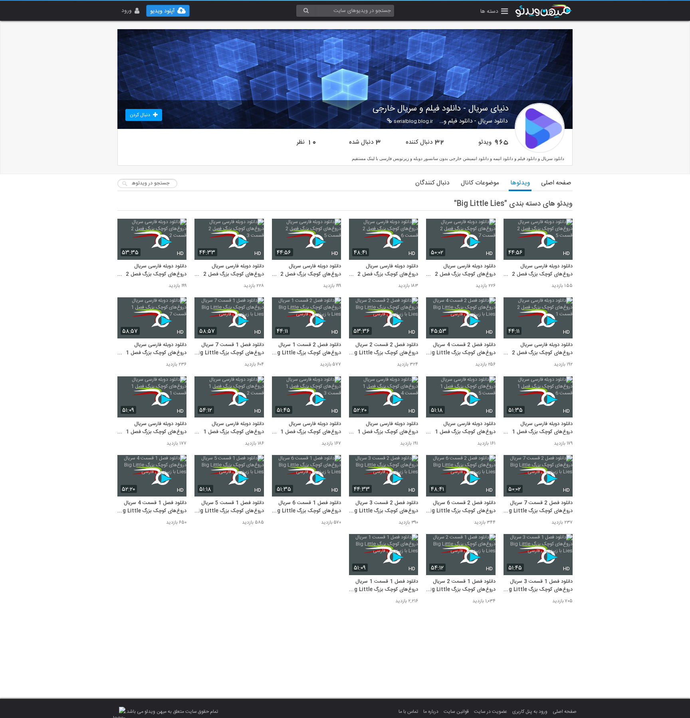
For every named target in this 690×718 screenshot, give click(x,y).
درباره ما (430, 712)
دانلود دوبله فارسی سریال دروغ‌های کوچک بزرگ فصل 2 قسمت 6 (387, 271)
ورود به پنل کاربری (529, 712)
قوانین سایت (456, 712)
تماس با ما (408, 712)
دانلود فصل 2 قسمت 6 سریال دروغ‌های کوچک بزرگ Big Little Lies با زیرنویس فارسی (460, 507)
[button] (494, 12)
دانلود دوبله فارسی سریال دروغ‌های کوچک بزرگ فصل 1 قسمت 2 (233, 428)
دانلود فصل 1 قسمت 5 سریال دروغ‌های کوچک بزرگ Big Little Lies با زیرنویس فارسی (229, 507)
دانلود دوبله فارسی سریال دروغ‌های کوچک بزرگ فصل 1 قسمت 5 (465, 428)
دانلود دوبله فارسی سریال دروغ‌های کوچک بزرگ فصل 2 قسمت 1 (542, 349)
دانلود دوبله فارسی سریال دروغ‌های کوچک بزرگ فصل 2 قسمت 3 (233, 271)
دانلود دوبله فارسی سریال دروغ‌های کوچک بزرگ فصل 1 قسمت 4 (387, 428)
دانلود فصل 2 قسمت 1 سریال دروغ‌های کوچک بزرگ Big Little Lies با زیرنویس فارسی (306, 349)
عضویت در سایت (490, 712)
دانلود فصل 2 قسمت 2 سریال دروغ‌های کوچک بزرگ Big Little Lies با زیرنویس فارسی (383, 349)
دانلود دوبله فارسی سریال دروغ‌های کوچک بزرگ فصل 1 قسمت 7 (156, 349)
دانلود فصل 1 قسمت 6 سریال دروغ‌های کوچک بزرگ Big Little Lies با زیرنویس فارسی (306, 507)
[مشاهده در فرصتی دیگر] (563, 229)
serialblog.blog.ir (413, 121)
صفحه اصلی (556, 183)
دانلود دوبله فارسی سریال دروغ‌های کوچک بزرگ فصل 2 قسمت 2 (156, 271)
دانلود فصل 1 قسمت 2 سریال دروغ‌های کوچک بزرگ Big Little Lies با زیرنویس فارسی (460, 586)
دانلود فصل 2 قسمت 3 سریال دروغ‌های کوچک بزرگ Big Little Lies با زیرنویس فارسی (383, 507)
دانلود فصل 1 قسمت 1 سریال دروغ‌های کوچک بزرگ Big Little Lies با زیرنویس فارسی (383, 586)
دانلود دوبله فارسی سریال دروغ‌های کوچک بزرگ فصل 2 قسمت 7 (465, 271)
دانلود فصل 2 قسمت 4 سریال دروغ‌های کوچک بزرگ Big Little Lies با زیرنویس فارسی (460, 349)
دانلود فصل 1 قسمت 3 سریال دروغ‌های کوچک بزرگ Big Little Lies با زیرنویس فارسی (538, 586)
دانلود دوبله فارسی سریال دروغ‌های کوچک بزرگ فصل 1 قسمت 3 (310, 428)
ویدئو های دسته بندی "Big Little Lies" (513, 204)
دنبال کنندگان (432, 183)
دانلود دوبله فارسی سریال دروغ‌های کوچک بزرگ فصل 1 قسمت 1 (156, 428)
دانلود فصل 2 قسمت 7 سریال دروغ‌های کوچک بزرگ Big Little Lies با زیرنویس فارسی (538, 507)
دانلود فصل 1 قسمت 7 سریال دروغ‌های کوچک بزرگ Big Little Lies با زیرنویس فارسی (229, 349)
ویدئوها (520, 183)
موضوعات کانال (480, 183)
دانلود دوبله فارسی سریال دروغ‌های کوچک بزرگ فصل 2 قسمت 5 (542, 271)
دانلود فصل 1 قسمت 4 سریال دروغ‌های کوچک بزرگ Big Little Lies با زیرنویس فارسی (151, 507)
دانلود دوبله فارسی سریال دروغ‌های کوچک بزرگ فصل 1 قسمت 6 (542, 428)
